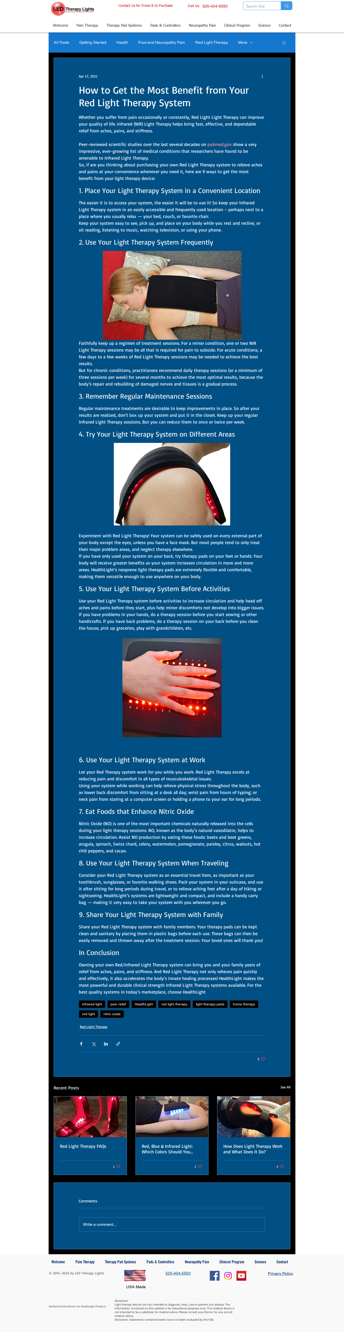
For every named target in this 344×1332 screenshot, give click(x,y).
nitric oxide (112, 1014)
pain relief (118, 1004)
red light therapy (174, 1004)
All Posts (61, 42)
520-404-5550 (215, 6)
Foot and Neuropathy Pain (161, 42)
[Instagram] (228, 1276)
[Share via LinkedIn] (106, 1043)
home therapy (244, 1004)
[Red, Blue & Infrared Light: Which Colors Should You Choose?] (172, 1116)
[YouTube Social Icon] (241, 1276)
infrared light (92, 1004)
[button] (284, 43)
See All (285, 1087)
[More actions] (262, 76)
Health (122, 42)
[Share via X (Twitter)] (93, 1043)
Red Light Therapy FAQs (83, 1146)
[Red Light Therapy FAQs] (90, 1116)
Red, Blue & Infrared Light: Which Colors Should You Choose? (167, 1148)
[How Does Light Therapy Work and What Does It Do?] (253, 1116)
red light (88, 1014)
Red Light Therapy (211, 42)
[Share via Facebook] (81, 1043)
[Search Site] (286, 6)
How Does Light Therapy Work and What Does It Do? (253, 1148)
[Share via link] (118, 1043)
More (242, 42)
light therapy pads (210, 1004)
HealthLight (144, 1004)
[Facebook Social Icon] (215, 1276)
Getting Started (92, 42)
